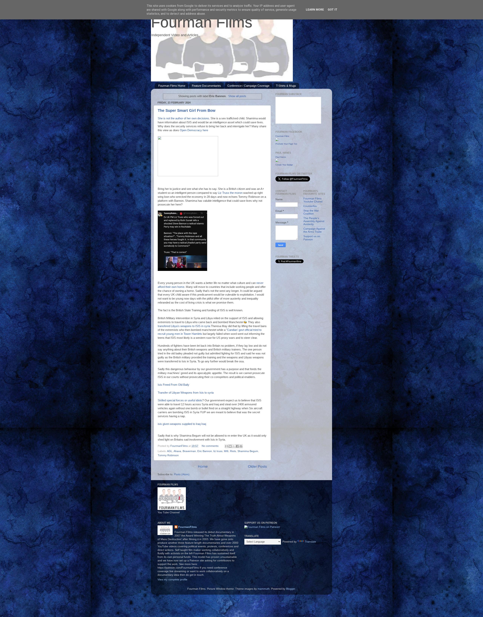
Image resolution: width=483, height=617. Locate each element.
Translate (310, 541)
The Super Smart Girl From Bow (186, 110)
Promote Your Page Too (286, 144)
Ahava (177, 451)
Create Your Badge (284, 165)
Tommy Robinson (168, 455)
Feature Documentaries (206, 85)
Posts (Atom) (181, 474)
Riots (233, 451)
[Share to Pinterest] (241, 446)
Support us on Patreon (311, 238)
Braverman (189, 451)
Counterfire (310, 206)
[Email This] (226, 446)
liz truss (217, 451)
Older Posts (257, 466)
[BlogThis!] (230, 446)
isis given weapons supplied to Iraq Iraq (182, 423)
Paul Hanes (280, 157)
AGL (169, 451)
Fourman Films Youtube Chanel (312, 200)
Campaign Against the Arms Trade (314, 230)
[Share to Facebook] (237, 446)
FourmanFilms (187, 527)
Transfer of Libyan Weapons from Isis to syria (186, 392)
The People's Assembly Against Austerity (313, 221)
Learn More (315, 9)
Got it (332, 9)
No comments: (211, 446)
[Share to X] (234, 446)
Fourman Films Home (171, 85)
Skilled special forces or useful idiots (180, 400)
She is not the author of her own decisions (183, 118)
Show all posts (237, 96)
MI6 (226, 451)
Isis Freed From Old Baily (173, 384)
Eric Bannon (204, 451)
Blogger (290, 588)
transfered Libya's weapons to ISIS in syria (184, 326)
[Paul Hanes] (276, 161)
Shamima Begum (248, 451)
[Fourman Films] (276, 140)
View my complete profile (172, 579)
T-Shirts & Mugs (286, 85)
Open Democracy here (194, 130)
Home (203, 466)
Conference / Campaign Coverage (248, 85)
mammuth (264, 588)
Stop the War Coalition (311, 212)
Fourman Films (201, 22)
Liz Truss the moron (230, 192)
